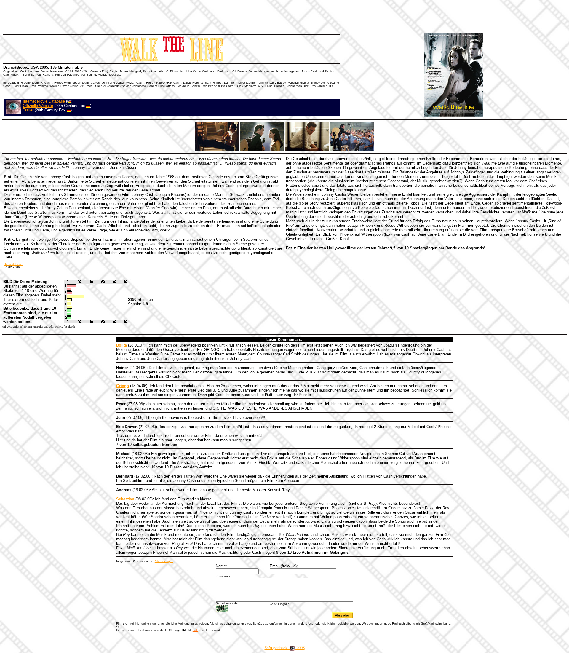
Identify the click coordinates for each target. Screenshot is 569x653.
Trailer (28, 110)
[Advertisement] (111, 16)
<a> (195, 630)
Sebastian (125, 499)
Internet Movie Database (44, 101)
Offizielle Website (38, 105)
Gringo (122, 386)
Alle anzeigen (164, 561)
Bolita (121, 345)
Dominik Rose (13, 264)
